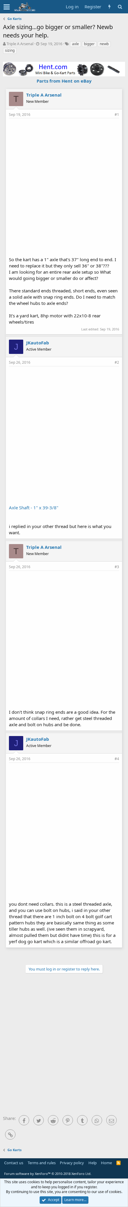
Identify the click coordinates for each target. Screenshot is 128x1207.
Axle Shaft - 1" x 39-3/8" (33, 507)
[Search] (120, 6)
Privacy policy (72, 1162)
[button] (6, 7)
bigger (89, 43)
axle (75, 43)
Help (92, 1162)
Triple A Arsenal (20, 43)
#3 (117, 566)
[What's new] (109, 6)
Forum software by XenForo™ (47, 1173)
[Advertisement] (64, 186)
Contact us (13, 1162)
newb (104, 43)
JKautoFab (37, 343)
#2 (117, 362)
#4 (117, 758)
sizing (10, 50)
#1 (117, 114)
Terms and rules (42, 1162)
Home (106, 1162)
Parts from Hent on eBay (64, 81)
